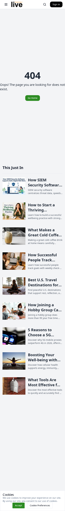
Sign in (56, 4)
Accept (18, 505)
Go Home (32, 97)
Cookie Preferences (40, 505)
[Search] (44, 4)
